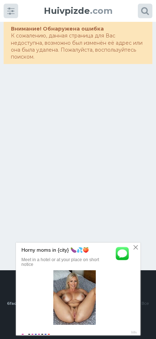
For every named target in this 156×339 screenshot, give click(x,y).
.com (78, 10)
